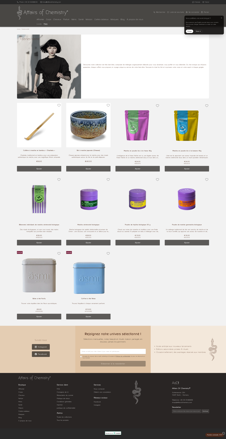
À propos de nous (135, 19)
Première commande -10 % (214, 435)
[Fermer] (221, 18)
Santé (81, 19)
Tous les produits (63, 420)
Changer (189, 31)
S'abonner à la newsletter (113, 364)
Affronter (40, 19)
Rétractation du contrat (65, 395)
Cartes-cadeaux (102, 19)
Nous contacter (99, 389)
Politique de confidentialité (123, 356)
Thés (45, 24)
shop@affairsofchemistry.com (52, 2)
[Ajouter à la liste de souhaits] (59, 105)
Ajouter (39, 169)
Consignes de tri (63, 392)
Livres (39, 24)
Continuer (205, 411)
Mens (74, 19)
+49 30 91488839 (186, 400)
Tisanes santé (25, 29)
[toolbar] (39, 125)
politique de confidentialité (66, 408)
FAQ (58, 389)
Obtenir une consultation (102, 392)
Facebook (42, 354)
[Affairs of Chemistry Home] (19, 13)
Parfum (66, 19)
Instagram (42, 347)
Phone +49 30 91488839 (28, 2)
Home (18, 29)
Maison (89, 19)
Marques (114, 19)
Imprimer (60, 405)
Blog (123, 19)
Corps (48, 19)
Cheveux (57, 19)
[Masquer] (223, 433)
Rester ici (198, 31)
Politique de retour (63, 398)
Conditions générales (64, 402)
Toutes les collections (64, 417)
